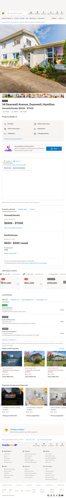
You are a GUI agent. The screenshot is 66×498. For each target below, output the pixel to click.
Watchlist (44, 445)
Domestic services (29, 471)
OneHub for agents (29, 460)
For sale (16, 18)
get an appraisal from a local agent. (36, 263)
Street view (7, 168)
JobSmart (6, 473)
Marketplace (7, 451)
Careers (17, 491)
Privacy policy (34, 491)
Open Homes (28, 458)
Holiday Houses (49, 485)
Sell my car (48, 462)
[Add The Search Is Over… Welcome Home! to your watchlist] (45, 390)
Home (3, 22)
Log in (61, 14)
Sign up (57, 14)
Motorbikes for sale (50, 456)
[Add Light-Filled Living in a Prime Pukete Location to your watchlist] (21, 390)
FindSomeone (60, 485)
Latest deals (7, 454)
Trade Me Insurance (7, 485)
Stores (5, 456)
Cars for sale (48, 454)
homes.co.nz (19, 485)
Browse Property (7, 18)
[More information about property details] (16, 117)
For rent (22, 18)
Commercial (40, 18)
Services (27, 466)
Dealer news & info (49, 460)
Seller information (49, 477)
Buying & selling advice (50, 458)
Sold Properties (28, 456)
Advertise (28, 491)
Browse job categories (9, 469)
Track (55, 149)
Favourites (50, 445)
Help (46, 469)
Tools (60, 18)
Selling (54, 18)
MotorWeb (29, 485)
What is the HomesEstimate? (13, 228)
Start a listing (36, 445)
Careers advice (7, 471)
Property (8, 22)
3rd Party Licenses (49, 475)
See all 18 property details (12, 139)
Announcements (49, 471)
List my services (28, 477)
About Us (10, 491)
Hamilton (16, 22)
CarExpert (38, 485)
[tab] (8, 161)
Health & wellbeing (29, 475)
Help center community (51, 479)
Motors (47, 451)
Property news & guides (30, 454)
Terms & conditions (42, 491)
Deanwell (22, 22)
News (22, 491)
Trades (26, 469)
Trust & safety (48, 473)
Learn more (31, 439)
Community (48, 466)
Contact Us (61, 491)
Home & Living (7, 462)
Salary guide (7, 477)
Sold (27, 18)
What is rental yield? (10, 253)
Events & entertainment (30, 473)
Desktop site (4, 491)
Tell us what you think (46, 439)
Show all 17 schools (8, 340)
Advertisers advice (8, 475)
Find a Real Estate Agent (31, 462)
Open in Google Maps (19, 168)
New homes (33, 18)
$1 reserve (6, 460)
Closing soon (7, 458)
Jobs (5, 466)
